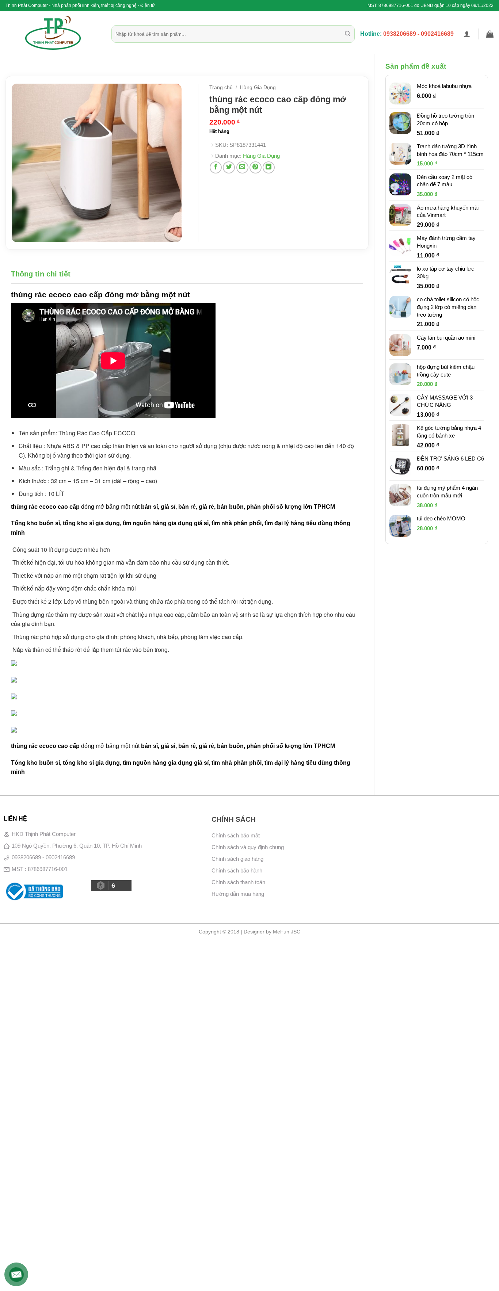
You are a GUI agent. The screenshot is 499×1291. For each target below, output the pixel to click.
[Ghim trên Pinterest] (256, 167)
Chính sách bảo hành (237, 870)
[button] (467, 34)
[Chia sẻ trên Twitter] (229, 167)
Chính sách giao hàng (237, 859)
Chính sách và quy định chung (248, 847)
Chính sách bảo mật (236, 835)
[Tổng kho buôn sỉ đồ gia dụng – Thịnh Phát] (52, 33)
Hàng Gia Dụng (258, 87)
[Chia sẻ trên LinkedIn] (269, 167)
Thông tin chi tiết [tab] (41, 274)
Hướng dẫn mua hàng (238, 894)
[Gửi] (348, 34)
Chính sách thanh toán (238, 882)
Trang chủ (221, 87)
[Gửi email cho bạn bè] (242, 167)
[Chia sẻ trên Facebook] (216, 167)
